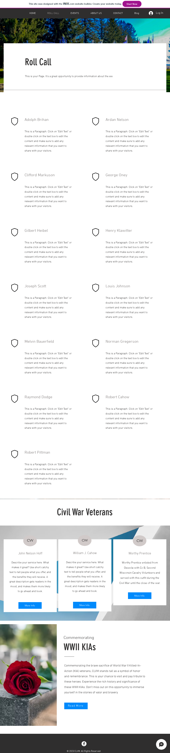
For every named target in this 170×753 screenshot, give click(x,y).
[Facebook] (84, 743)
